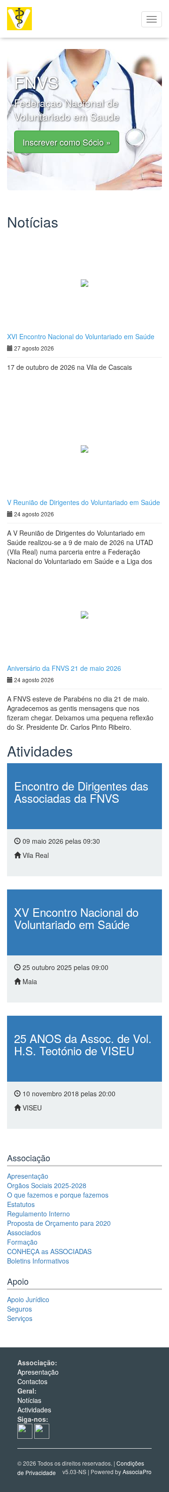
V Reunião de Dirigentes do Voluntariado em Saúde (83, 502)
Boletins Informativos (38, 1260)
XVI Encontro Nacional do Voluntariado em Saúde (80, 336)
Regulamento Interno (38, 1213)
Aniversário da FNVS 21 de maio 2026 (64, 668)
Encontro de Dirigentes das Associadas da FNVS (81, 791)
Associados (24, 1232)
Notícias (29, 1400)
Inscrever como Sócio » (67, 142)
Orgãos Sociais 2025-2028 (46, 1185)
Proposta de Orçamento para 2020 (59, 1223)
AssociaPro (137, 1472)
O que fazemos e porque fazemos (57, 1194)
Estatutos (21, 1204)
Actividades (34, 1409)
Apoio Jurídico (28, 1299)
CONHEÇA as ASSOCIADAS (49, 1251)
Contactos (32, 1381)
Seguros (19, 1308)
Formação (22, 1242)
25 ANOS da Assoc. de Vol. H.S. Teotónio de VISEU (83, 1044)
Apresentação (27, 1176)
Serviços (19, 1318)
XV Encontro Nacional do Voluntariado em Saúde (76, 918)
